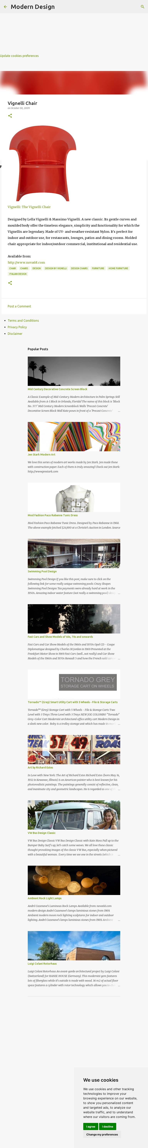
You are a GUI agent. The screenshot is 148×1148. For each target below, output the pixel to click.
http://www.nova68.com (26, 262)
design (37, 268)
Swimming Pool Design (42, 571)
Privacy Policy (17, 327)
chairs (24, 268)
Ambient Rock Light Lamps (44, 898)
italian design (17, 274)
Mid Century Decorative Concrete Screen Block (57, 389)
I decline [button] (107, 1126)
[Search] (142, 6)
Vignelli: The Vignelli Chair (29, 207)
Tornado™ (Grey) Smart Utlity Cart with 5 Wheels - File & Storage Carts (73, 702)
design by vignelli (56, 268)
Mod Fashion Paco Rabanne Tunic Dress (53, 515)
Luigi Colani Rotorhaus (42, 963)
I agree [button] (90, 1126)
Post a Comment (19, 306)
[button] (10, 116)
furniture (98, 268)
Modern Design (33, 6)
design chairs (79, 268)
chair (12, 268)
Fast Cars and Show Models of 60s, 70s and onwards (60, 636)
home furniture (118, 268)
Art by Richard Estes (40, 767)
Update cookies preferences (19, 55)
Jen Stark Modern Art (41, 454)
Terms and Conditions (23, 320)
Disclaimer (15, 333)
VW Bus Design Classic (42, 832)
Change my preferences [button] (102, 1134)
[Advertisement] (74, 27)
